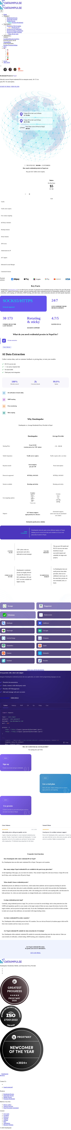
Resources (7, 35)
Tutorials (5, 42)
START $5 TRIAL (5, 86)
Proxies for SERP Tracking (14, 32)
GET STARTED (4, 698)
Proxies (6, 16)
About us (5, 1117)
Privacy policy (7, 1104)
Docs (4, 47)
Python (6, 705)
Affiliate (15, 45)
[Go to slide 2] (32, 847)
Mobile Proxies (11, 21)
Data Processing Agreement (11, 1108)
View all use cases (13, 34)
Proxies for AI (15, 27)
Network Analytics (14, 39)
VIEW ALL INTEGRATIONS (35, 670)
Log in (5, 61)
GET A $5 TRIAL (35, 953)
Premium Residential (17, 22)
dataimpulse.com (13, 289)
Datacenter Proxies (12, 19)
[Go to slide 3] (35, 847)
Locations (6, 39)
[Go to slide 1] (30, 847)
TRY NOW (6, 62)
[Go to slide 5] (38, 847)
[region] (35, 476)
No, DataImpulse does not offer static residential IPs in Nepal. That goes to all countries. (26, 860)
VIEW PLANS (15, 86)
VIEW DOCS (15, 698)
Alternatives (6, 1123)
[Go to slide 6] (40, 847)
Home (5, 14)
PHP (21, 705)
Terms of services (8, 1106)
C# (28, 705)
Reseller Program (8, 45)
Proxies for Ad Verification (14, 29)
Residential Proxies (12, 18)
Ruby (40, 705)
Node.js (14, 705)
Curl (47, 705)
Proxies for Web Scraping (14, 26)
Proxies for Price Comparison (15, 30)
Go (34, 705)
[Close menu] (1, 11)
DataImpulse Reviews (4, 1074)
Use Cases (7, 24)
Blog (9, 42)
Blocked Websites (8, 1125)
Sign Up (51, 191)
